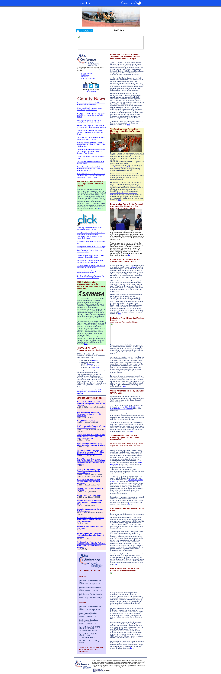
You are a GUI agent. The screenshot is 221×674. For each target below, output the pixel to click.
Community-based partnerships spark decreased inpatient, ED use (89, 228)
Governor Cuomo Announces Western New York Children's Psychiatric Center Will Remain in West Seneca (91, 151)
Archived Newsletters (88, 78)
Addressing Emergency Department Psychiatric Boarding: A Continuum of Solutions (90, 535)
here (99, 208)
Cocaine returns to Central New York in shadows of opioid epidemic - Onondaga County (90, 132)
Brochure (95, 361)
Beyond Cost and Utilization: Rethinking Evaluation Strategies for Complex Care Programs (91, 403)
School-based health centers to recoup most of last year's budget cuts (89, 109)
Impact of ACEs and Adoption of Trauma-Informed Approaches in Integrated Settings (88, 471)
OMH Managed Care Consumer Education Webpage (89, 391)
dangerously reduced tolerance (124, 167)
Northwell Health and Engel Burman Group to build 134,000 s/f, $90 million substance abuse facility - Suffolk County (91, 175)
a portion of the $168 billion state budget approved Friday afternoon (125, 408)
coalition (133, 267)
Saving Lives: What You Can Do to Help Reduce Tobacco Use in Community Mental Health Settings (91, 436)
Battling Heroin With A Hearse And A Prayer (91, 247)
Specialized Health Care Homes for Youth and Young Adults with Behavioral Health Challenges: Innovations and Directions (91, 544)
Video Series (95, 367)
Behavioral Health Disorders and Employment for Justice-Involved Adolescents (88, 481)
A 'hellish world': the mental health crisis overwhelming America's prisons (90, 261)
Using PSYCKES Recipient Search (89, 495)
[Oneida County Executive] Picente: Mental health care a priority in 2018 (91, 138)
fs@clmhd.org (91, 91)
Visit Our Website (86, 73)
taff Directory (86, 75)
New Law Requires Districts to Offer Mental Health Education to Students (91, 104)
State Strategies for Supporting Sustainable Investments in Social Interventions (89, 414)
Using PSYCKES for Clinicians (88, 421)
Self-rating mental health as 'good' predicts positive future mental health (91, 266)
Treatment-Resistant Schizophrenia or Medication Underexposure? (89, 272)
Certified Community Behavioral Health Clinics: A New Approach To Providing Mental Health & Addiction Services (90, 452)
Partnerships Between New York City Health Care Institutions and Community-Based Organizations (90, 168)
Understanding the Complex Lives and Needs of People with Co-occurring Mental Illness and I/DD (90, 519)
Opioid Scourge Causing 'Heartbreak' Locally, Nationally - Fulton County (89, 121)
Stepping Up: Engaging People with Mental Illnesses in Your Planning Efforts (89, 502)
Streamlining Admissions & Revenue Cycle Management (90, 510)
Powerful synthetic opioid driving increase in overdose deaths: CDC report (90, 256)
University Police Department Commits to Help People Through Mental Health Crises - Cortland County (91, 144)
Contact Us (84, 76)
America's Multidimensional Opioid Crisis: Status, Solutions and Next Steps (91, 444)
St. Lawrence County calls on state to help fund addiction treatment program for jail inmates (91, 115)
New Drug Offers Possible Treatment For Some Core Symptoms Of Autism (90, 277)
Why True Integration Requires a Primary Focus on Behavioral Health (91, 427)
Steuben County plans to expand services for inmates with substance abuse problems (91, 126)
